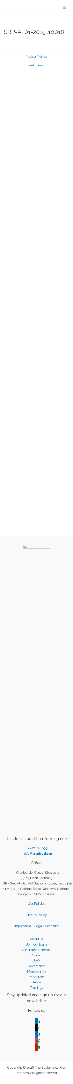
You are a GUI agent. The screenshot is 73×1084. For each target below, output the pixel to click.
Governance (36, 966)
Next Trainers (36, 65)
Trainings (36, 988)
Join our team (36, 944)
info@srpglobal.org (38, 853)
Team (36, 982)
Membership (36, 971)
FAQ (36, 961)
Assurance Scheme (36, 950)
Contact (37, 955)
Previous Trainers (36, 56)
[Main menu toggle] (64, 7)
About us (36, 939)
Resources (36, 977)
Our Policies (36, 903)
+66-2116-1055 (37, 848)
